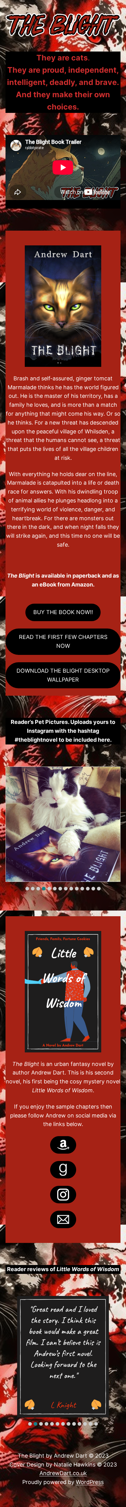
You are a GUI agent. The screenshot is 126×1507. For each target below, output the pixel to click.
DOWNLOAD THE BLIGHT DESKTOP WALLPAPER (63, 675)
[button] (27, 888)
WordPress (90, 1482)
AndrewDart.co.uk (63, 1473)
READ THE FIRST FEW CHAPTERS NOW (63, 641)
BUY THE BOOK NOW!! (63, 612)
